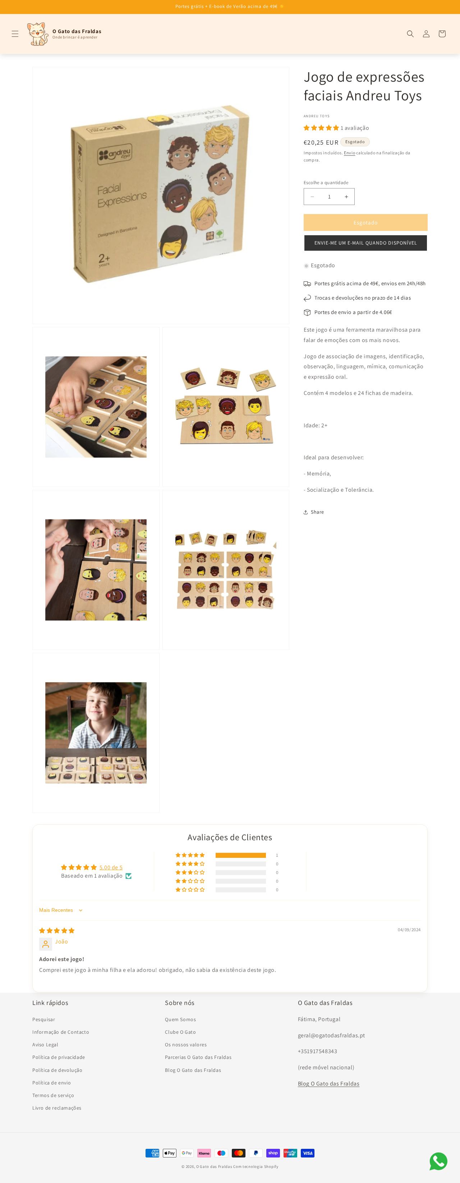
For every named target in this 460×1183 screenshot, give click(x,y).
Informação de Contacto (60, 1031)
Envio (349, 153)
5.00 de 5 (111, 868)
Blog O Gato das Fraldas (193, 1069)
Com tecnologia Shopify (255, 1166)
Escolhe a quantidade (326, 182)
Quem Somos (180, 1019)
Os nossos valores (186, 1044)
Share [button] (317, 512)
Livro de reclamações (57, 1107)
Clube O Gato (180, 1031)
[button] (15, 34)
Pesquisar (43, 1019)
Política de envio (51, 1082)
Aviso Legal (45, 1044)
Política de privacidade (58, 1057)
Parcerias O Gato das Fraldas (198, 1057)
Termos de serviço (53, 1095)
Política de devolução (57, 1069)
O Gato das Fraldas (214, 1166)
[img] (57, 930)
